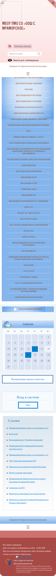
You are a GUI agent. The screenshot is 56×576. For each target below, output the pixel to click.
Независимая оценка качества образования (28, 159)
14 (35, 349)
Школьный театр (29, 177)
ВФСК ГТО (28, 207)
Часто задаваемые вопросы (28, 283)
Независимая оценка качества (27, 379)
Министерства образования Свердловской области (27, 494)
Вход (28, 405)
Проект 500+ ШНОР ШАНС (29, 213)
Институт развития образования (20, 473)
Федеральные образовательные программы (28, 125)
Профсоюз (29, 231)
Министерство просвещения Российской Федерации (27, 467)
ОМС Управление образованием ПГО (22, 461)
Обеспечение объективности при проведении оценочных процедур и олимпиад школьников (29, 151)
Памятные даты (28, 189)
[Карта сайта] (10, 46)
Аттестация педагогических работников (29, 143)
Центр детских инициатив (28, 171)
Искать (38, 54)
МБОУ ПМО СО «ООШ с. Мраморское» (19, 26)
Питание (29, 89)
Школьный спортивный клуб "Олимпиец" (29, 201)
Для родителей (29, 165)
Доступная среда (28, 219)
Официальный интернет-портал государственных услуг (28, 428)
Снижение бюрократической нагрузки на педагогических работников (28, 258)
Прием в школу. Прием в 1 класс (28, 137)
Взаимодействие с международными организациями (28, 290)
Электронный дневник (30, 309)
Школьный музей (28, 183)
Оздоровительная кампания (29, 297)
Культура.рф (13, 434)
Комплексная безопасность (28, 107)
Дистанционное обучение (28, 95)
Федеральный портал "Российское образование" (26, 440)
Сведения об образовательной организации (28, 66)
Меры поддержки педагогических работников (28, 244)
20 (28, 355)
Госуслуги (28, 271)
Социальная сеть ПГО (17, 488)
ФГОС (28, 131)
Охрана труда (28, 237)
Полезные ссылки (28, 277)
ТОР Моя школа (28, 251)
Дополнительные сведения (29, 83)
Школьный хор (29, 195)
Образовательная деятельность (29, 113)
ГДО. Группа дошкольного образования (29, 225)
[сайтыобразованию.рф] (51, 4)
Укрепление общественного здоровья (28, 119)
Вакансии (29, 265)
